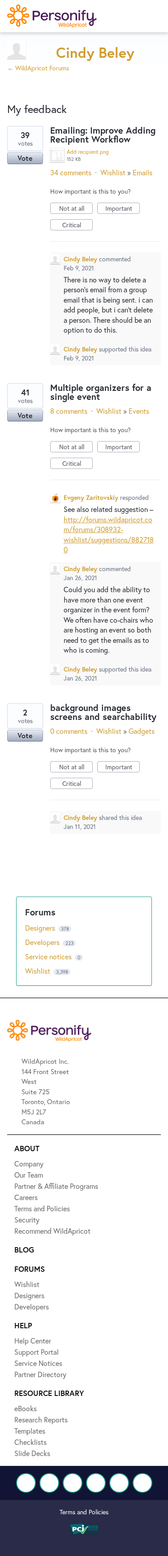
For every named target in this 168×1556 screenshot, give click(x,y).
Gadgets (142, 731)
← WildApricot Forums (38, 68)
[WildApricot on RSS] (142, 1483)
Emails (142, 172)
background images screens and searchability (103, 712)
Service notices (49, 956)
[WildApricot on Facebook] (26, 1483)
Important (122, 209)
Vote (25, 158)
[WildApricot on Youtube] (96, 1483)
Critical (77, 225)
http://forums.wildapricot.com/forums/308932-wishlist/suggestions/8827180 (109, 534)
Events (139, 411)
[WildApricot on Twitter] (49, 1483)
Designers (41, 927)
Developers (43, 942)
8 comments (68, 411)
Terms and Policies (84, 1512)
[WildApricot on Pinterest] (119, 1483)
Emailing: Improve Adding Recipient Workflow (102, 134)
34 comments (70, 172)
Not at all (76, 209)
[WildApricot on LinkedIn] (72, 1483)
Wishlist (112, 172)
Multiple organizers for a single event (100, 392)
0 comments (68, 731)
